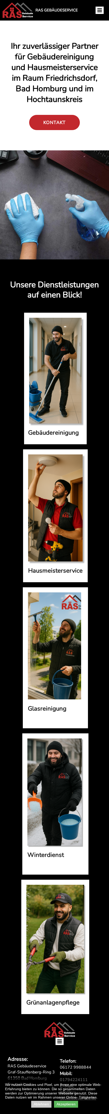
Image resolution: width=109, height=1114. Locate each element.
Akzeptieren (66, 1104)
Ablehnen (41, 1104)
